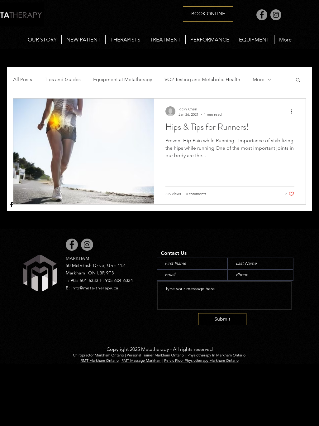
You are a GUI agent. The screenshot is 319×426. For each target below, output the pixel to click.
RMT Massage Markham (141, 360)
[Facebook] (261, 14)
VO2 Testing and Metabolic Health (202, 79)
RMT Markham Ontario (100, 360)
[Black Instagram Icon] (11, 221)
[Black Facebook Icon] (11, 204)
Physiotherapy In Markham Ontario (216, 355)
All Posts (22, 79)
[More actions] (293, 111)
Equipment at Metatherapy (122, 79)
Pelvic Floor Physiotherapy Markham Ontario (201, 360)
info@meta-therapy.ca (94, 288)
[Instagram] (275, 14)
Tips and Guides (63, 79)
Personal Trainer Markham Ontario (155, 355)
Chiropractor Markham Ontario (98, 355)
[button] (165, 39)
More (258, 79)
